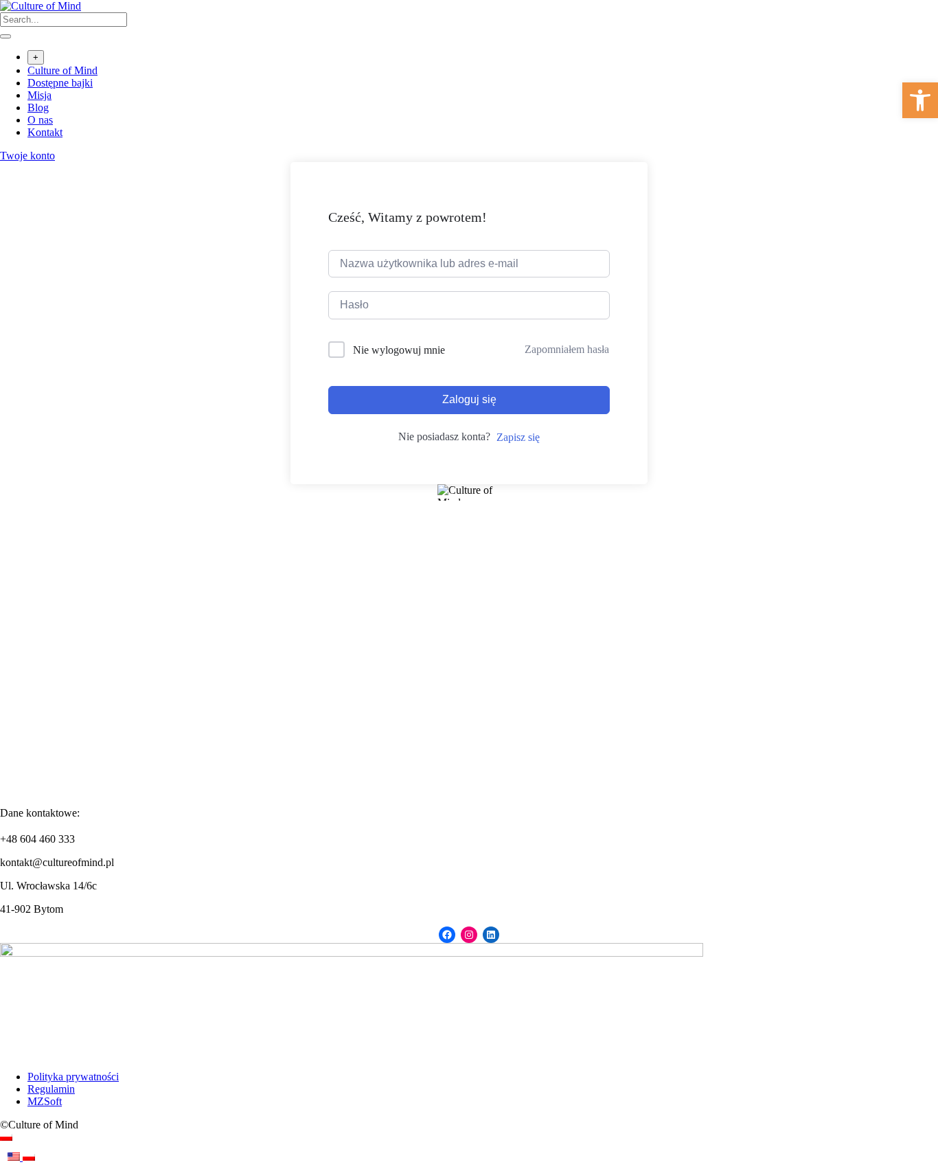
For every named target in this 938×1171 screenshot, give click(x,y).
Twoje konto (27, 155)
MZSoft (44, 1101)
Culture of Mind (62, 70)
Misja (39, 95)
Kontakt (44, 132)
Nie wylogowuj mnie (399, 350)
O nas (40, 120)
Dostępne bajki (60, 83)
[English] (15, 1157)
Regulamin (51, 1089)
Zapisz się (518, 437)
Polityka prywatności (73, 1076)
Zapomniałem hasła (567, 349)
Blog (38, 107)
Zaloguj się (469, 399)
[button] (920, 100)
